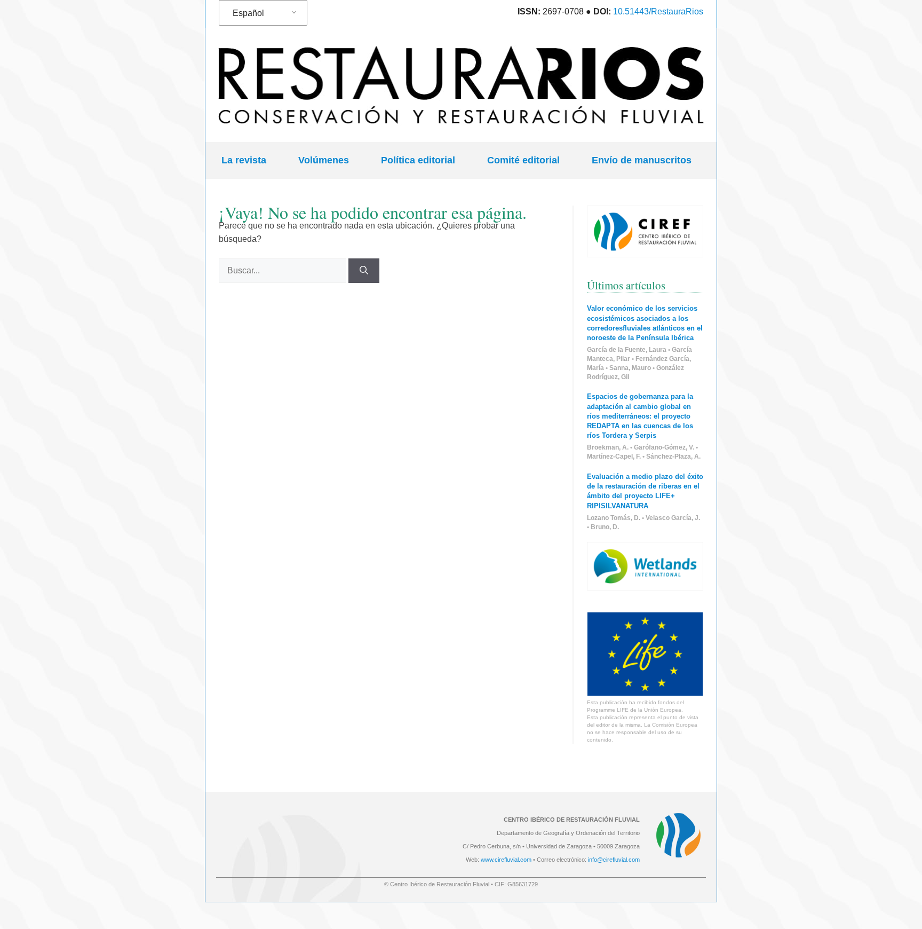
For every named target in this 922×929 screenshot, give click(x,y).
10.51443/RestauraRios (658, 11)
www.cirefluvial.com (506, 859)
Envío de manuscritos (641, 160)
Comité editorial (523, 160)
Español (248, 13)
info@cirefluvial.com (614, 859)
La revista (243, 160)
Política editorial (418, 160)
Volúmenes (323, 160)
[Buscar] (363, 270)
